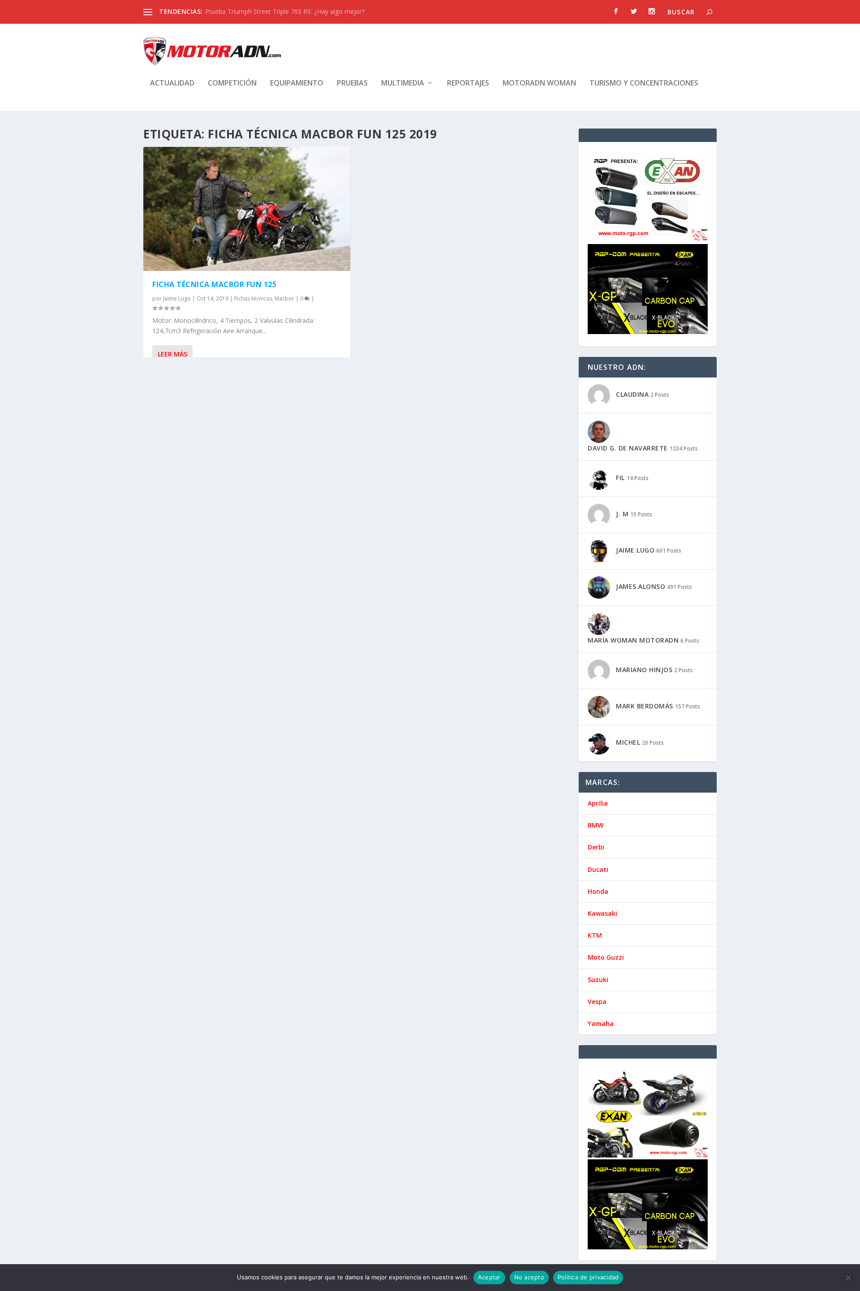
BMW (595, 825)
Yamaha (601, 1023)
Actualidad (172, 83)
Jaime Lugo (177, 298)
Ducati (598, 869)
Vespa (597, 1001)
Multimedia (402, 83)
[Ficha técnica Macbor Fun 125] (246, 209)
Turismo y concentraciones (643, 83)
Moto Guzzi (606, 957)
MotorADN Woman (539, 83)
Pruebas (352, 83)
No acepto (529, 1277)
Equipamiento (296, 83)
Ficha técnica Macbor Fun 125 (214, 284)
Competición (232, 83)
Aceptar (489, 1277)
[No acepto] (848, 1277)
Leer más (172, 354)
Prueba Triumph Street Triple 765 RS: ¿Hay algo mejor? (285, 11)
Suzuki (598, 979)
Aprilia (598, 803)
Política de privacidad (588, 1277)
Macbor (284, 298)
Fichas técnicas (253, 298)
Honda (598, 891)
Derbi (596, 847)
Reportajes (468, 83)
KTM (595, 935)
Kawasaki (602, 913)
